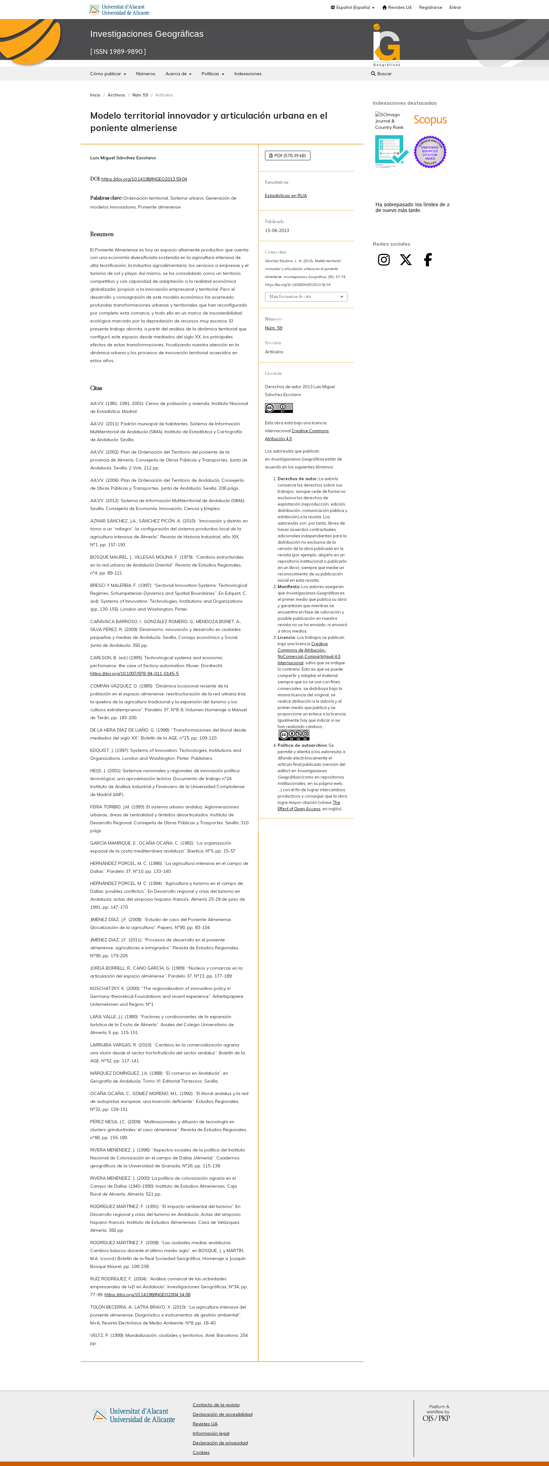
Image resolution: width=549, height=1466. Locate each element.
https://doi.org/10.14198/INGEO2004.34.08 (147, 1294)
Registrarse (430, 7)
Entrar (455, 7)
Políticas (211, 73)
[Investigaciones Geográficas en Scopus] (430, 125)
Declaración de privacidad (220, 1443)
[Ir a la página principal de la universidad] (119, 11)
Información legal (211, 1433)
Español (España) (353, 7)
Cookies (201, 1452)
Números (145, 73)
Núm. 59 (140, 94)
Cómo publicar (106, 73)
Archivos (116, 94)
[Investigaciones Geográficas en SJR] (392, 127)
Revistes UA (399, 7)
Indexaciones (248, 73)
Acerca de (177, 73)
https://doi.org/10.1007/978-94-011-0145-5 (134, 673)
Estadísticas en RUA (286, 195)
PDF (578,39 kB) (290, 155)
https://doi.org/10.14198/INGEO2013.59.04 (144, 179)
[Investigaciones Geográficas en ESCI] (430, 167)
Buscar (384, 73)
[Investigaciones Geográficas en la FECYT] (392, 166)
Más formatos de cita (290, 297)
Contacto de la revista (216, 1405)
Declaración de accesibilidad (223, 1414)
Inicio (95, 94)
